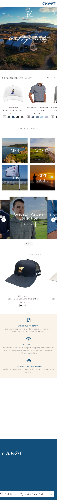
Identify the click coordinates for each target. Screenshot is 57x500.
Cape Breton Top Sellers (17, 78)
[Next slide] (53, 219)
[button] (28, 446)
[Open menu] (6, 13)
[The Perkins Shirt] (37, 93)
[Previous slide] (3, 219)
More (50, 78)
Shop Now (28, 224)
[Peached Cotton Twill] (13, 93)
